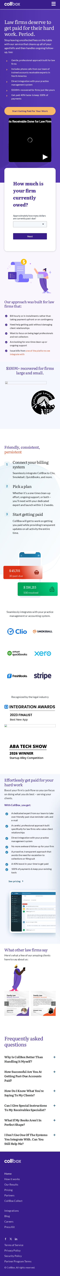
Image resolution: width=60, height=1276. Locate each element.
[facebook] (5, 1239)
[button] (6, 1003)
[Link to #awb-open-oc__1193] (54, 3)
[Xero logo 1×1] (43, 645)
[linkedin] (16, 1239)
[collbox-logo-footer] (12, 3)
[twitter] (11, 1239)
